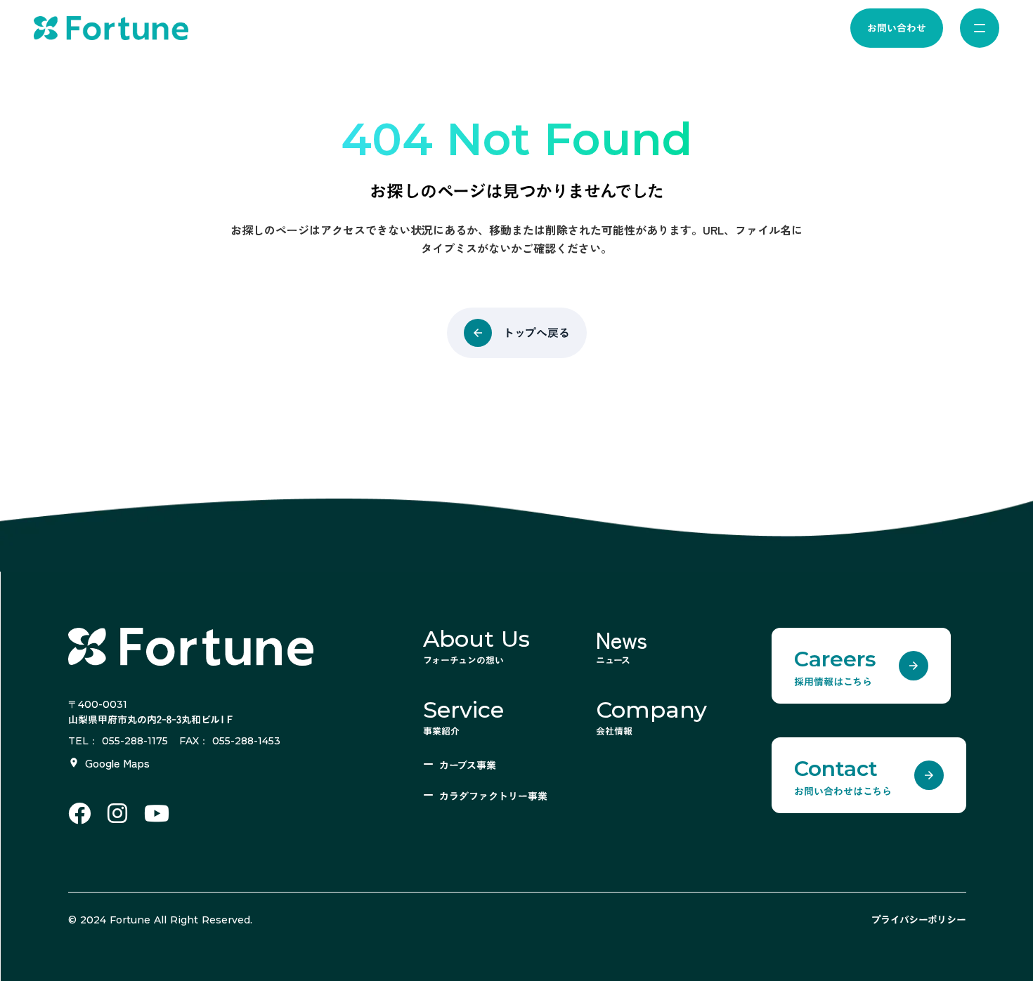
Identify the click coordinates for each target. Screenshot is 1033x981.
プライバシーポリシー (918, 920)
